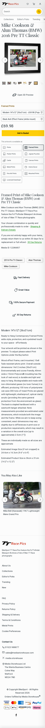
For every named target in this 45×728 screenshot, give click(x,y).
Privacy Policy (8, 603)
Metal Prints (7, 625)
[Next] (40, 60)
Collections (9, 19)
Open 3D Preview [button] (25, 95)
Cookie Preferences (11, 631)
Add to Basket (23, 133)
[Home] (10, 4)
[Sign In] (40, 4)
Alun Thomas (34, 260)
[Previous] (5, 60)
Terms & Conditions (11, 620)
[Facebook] (16, 716)
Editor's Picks (23, 19)
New (4, 587)
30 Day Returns (35, 242)
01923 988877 (12, 647)
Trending (36, 19)
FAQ (4, 598)
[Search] (38, 11)
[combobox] (19, 11)
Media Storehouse (30, 696)
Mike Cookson (10, 266)
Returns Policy (8, 609)
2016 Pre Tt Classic (13, 260)
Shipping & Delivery (11, 614)
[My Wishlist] (27, 4)
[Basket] (34, 4)
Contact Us (7, 642)
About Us (6, 565)
